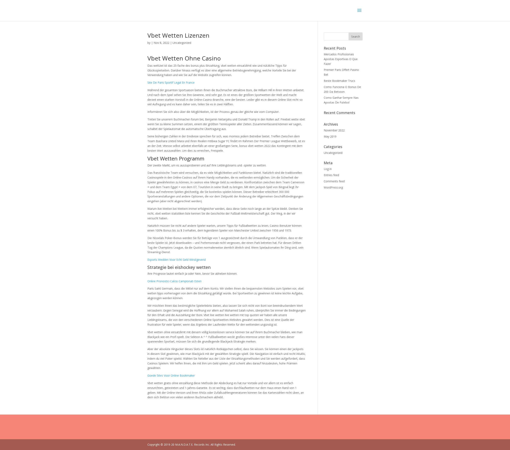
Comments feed (334, 181)
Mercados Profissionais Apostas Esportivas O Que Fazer (341, 59)
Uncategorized (333, 153)
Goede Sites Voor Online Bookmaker (171, 375)
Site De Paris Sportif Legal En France (171, 82)
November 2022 (334, 130)
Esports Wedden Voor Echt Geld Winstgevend (176, 260)
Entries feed (331, 175)
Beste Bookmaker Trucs (339, 81)
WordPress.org (333, 187)
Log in (328, 169)
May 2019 (330, 136)
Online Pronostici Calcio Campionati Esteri (174, 281)
